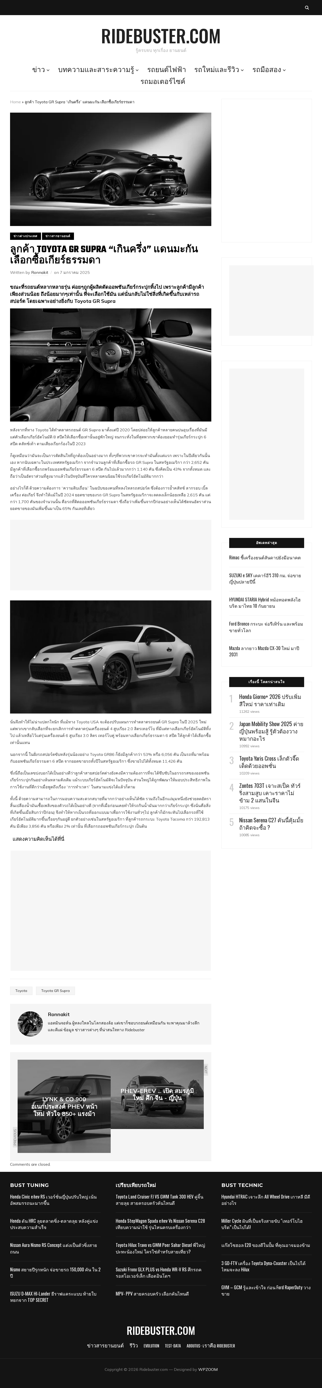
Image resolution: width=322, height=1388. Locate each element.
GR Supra (92, 429)
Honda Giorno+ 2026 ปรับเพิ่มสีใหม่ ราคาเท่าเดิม (270, 700)
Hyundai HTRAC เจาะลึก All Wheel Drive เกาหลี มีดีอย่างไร (265, 1199)
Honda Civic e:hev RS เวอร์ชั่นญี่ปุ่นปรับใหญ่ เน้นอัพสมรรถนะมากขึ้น (53, 1199)
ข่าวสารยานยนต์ (58, 236)
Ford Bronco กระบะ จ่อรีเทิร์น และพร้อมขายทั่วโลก (266, 626)
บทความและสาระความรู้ (96, 70)
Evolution (151, 1346)
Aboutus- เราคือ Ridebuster (211, 1346)
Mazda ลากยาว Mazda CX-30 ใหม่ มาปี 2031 (264, 651)
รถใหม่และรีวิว (216, 70)
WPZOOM (208, 1369)
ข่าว (38, 70)
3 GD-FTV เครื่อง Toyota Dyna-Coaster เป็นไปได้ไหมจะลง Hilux (263, 1266)
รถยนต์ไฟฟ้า (166, 70)
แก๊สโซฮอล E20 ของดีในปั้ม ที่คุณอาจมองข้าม (265, 1245)
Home (15, 102)
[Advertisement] (110, 555)
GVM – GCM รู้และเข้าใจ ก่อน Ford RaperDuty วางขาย (266, 1290)
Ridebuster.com (161, 35)
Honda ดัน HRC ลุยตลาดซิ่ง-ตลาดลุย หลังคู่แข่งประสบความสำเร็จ (54, 1223)
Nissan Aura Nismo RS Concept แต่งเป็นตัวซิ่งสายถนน (53, 1248)
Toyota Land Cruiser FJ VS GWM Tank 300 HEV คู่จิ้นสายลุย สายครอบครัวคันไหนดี (159, 1199)
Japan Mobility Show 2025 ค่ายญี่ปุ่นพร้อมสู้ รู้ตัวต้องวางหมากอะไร (271, 731)
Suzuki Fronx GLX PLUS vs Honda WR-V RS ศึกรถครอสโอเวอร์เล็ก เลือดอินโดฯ (159, 1272)
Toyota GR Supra (55, 990)
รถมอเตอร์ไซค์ (162, 82)
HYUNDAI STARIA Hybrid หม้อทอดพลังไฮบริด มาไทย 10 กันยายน (265, 602)
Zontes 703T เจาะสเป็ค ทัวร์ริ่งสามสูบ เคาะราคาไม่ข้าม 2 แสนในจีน (270, 792)
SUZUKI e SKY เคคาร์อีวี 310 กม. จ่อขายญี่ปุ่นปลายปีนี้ (265, 578)
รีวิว (134, 1346)
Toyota (21, 990)
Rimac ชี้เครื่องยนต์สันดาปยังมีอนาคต (265, 557)
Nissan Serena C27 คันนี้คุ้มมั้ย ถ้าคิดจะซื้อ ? (271, 823)
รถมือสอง (266, 70)
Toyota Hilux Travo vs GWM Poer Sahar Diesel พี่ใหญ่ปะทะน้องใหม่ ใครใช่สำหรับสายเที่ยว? (160, 1248)
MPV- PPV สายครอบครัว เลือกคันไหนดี (152, 1293)
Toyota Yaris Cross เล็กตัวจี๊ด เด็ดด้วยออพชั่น (269, 761)
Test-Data (173, 1346)
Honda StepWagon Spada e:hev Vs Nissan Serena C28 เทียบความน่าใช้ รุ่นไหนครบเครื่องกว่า (160, 1223)
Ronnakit (39, 272)
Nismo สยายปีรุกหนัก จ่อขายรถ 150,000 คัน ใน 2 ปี (55, 1272)
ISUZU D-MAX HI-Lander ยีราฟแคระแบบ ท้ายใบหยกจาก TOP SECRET (53, 1296)
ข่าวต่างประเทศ (25, 236)
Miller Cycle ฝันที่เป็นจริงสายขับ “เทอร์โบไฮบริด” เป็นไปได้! (262, 1223)
